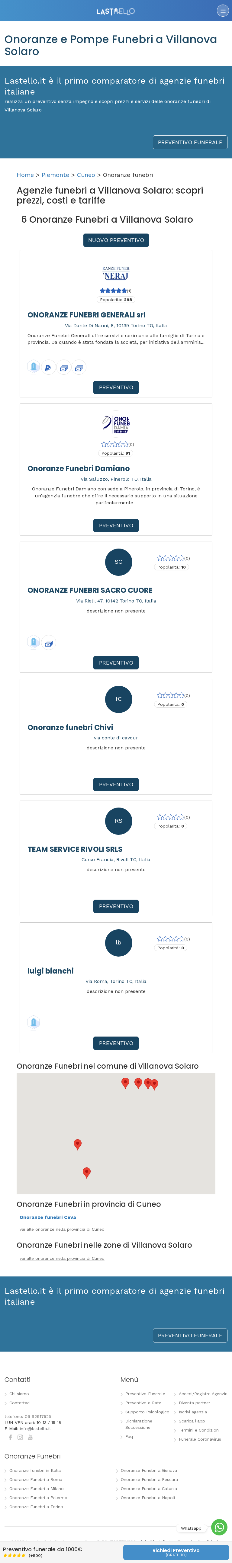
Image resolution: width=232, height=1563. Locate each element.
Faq (129, 1436)
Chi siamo (19, 1393)
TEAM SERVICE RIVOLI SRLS (75, 849)
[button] (77, 1145)
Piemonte (55, 174)
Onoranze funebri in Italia (35, 1470)
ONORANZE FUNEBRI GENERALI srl (86, 315)
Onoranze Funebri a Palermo (38, 1497)
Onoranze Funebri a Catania (149, 1488)
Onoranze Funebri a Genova (149, 1470)
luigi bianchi (50, 971)
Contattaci (20, 1402)
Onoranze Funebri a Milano (36, 1488)
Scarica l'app (192, 1421)
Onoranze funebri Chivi (70, 727)
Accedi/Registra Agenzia (203, 1393)
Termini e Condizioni (199, 1430)
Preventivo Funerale (145, 1393)
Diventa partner (194, 1402)
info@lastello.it (35, 1428)
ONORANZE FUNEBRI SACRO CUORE (90, 590)
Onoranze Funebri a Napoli (148, 1497)
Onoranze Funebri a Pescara (149, 1479)
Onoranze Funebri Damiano (78, 468)
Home (25, 174)
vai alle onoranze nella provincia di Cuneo (62, 1229)
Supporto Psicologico (147, 1411)
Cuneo (86, 174)
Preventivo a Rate (143, 1402)
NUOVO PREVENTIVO (116, 240)
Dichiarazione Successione (138, 1424)
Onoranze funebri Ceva (48, 1217)
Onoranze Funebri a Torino (36, 1506)
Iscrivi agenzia (193, 1411)
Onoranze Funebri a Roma (35, 1479)
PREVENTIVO (116, 387)
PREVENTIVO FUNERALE (190, 142)
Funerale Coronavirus (200, 1439)
